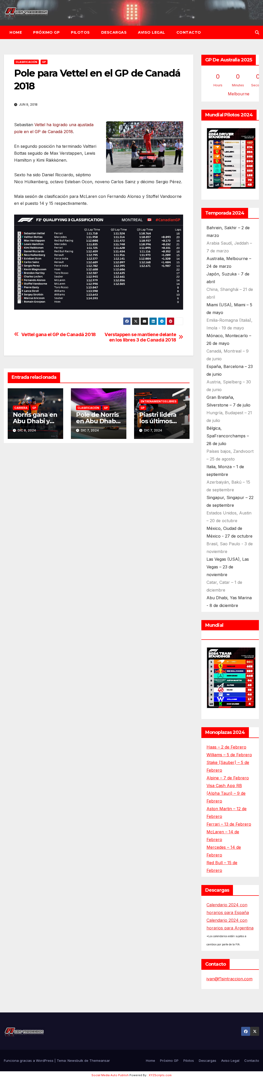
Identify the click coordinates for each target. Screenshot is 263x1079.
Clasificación (26, 61)
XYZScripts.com (160, 1075)
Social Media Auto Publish (110, 1075)
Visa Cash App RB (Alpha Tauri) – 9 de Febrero (226, 793)
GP (44, 61)
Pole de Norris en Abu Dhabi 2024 (97, 421)
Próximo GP (46, 32)
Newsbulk (75, 1060)
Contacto (188, 32)
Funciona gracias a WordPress (29, 1060)
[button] (257, 32)
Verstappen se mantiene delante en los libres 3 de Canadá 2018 (140, 337)
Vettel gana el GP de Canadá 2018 (58, 334)
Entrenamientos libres (158, 401)
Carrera (20, 407)
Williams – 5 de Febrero (229, 754)
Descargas (114, 32)
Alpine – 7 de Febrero (227, 777)
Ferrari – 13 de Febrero (228, 824)
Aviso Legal (151, 32)
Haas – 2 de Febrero (226, 747)
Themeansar (99, 1060)
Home (16, 32)
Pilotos (80, 32)
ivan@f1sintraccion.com (229, 978)
